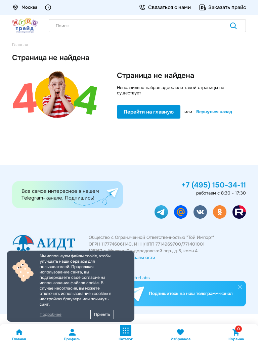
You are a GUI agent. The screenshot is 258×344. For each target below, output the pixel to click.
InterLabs (140, 278)
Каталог (126, 339)
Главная (19, 339)
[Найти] (233, 26)
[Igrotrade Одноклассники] (219, 212)
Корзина (236, 334)
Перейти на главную (149, 112)
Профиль (72, 339)
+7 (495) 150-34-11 (213, 185)
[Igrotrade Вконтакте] (200, 212)
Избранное (180, 339)
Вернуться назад (214, 112)
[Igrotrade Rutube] (239, 212)
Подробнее (50, 314)
